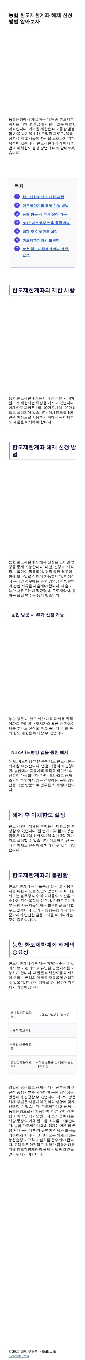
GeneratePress (19, 1356)
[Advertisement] (42, 71)
